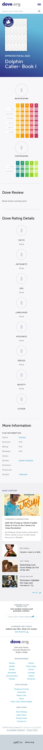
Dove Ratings (21, 712)
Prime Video (31, 666)
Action (31, 669)
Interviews (21, 692)
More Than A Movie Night (21, 702)
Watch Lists (21, 695)
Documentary (12, 676)
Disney (12, 669)
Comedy (31, 673)
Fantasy (22, 437)
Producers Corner (21, 689)
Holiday (12, 679)
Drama (31, 676)
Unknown (23, 474)
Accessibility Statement (16, 730)
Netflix (12, 666)
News (21, 698)
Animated (12, 673)
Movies (12, 663)
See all (35, 592)
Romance (31, 679)
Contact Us (21, 721)
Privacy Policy (21, 718)
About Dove (21, 715)
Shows (31, 663)
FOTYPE (37, 727)
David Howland (26, 460)
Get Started (20, 632)
